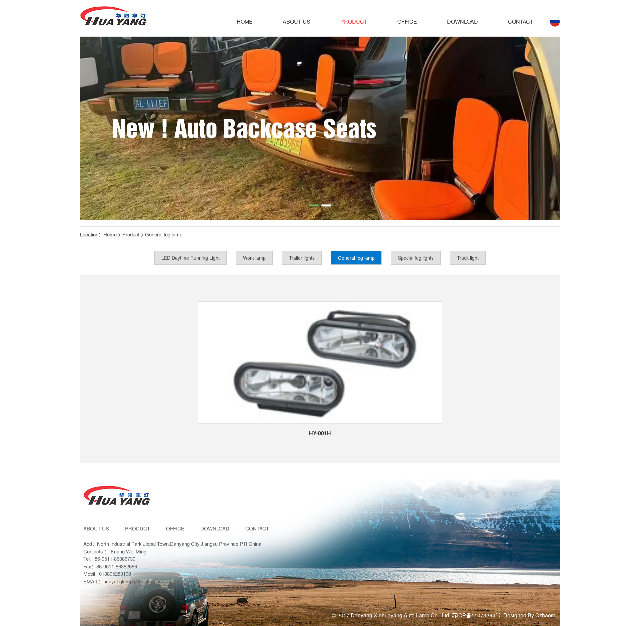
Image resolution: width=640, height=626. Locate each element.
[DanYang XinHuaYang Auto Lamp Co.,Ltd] (113, 18)
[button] (314, 205)
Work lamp (254, 257)
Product (353, 21)
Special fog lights (416, 257)
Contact (520, 21)
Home (245, 21)
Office (407, 21)
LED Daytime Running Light (190, 257)
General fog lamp (163, 234)
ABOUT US (296, 21)
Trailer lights (302, 257)
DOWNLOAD (462, 21)
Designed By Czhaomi (530, 615)
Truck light (468, 257)
